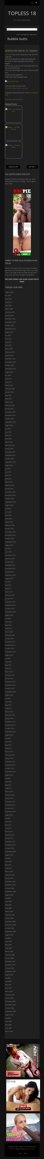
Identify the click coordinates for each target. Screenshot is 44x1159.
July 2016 (8, 618)
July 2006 (8, 1018)
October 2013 (9, 728)
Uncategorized (25, 34)
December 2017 (10, 565)
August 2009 (9, 895)
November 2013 (10, 725)
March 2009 (9, 911)
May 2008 (8, 945)
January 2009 (9, 918)
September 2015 (10, 652)
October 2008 (9, 928)
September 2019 (10, 542)
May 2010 (8, 865)
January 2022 (9, 449)
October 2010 (9, 848)
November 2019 (10, 535)
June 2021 (8, 472)
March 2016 (9, 632)
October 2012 (9, 768)
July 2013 (8, 738)
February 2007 (10, 995)
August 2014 (9, 695)
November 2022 (10, 415)
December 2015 (10, 642)
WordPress (12, 1149)
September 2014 (10, 692)
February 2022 (10, 445)
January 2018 (9, 562)
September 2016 (10, 612)
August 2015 (9, 655)
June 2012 (8, 782)
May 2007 (8, 985)
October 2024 (9, 365)
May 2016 (8, 625)
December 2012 (10, 762)
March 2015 (9, 672)
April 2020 (8, 519)
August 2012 (9, 775)
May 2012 (8, 785)
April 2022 (8, 439)
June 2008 (8, 941)
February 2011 (10, 835)
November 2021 (10, 455)
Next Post (32, 167)
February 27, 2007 (12, 51)
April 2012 (8, 788)
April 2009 (8, 908)
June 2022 (8, 432)
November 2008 (10, 925)
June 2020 (8, 512)
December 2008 (10, 921)
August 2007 (9, 975)
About (25, 1153)
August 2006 (9, 1015)
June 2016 (8, 622)
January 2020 (9, 529)
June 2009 (8, 901)
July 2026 (8, 295)
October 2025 (9, 325)
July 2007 (8, 978)
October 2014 (9, 688)
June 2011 (8, 822)
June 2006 (8, 1021)
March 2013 (9, 752)
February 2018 (10, 559)
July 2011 (8, 818)
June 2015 (8, 662)
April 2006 (8, 1028)
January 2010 (9, 878)
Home (18, 34)
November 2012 (10, 765)
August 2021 (9, 465)
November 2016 (10, 605)
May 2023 (8, 395)
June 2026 (8, 299)
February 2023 (10, 405)
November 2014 (10, 685)
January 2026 (9, 315)
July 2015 (8, 658)
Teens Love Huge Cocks (13, 273)
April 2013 (8, 748)
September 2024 (10, 369)
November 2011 (10, 805)
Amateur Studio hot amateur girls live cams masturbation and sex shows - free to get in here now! (20, 181)
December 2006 (10, 1001)
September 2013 (10, 732)
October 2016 (9, 608)
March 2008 (9, 951)
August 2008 (9, 935)
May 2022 (8, 435)
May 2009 (8, 905)
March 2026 (9, 309)
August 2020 (9, 505)
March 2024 (9, 385)
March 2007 (9, 991)
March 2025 (9, 349)
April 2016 (8, 628)
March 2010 (9, 872)
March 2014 (9, 712)
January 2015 (9, 678)
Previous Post (13, 167)
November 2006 (10, 1005)
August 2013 (9, 735)
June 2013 (8, 742)
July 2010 (8, 858)
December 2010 (10, 842)
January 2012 (9, 798)
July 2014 (8, 698)
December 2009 (10, 882)
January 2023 (9, 409)
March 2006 (9, 1031)
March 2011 (9, 832)
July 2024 (8, 375)
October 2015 (9, 648)
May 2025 (8, 342)
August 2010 (9, 855)
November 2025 (10, 322)
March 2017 (9, 592)
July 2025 (8, 335)
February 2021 (10, 485)
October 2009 (9, 888)
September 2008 (10, 931)
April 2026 (8, 305)
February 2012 (10, 795)
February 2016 (10, 635)
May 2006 (8, 1025)
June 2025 (8, 339)
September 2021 (10, 462)
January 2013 (9, 758)
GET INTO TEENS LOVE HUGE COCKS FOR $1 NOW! (22, 280)
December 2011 (10, 802)
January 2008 (9, 958)
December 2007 (10, 961)
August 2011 (9, 815)
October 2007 (9, 968)
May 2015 (8, 665)
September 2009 (10, 892)
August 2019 (9, 545)
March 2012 (9, 792)
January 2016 (9, 638)
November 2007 (10, 965)
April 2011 (8, 828)
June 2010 (8, 862)
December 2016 (10, 602)
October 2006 (9, 1008)
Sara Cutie (8, 54)
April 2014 (8, 708)
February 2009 (10, 915)
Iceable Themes (30, 1149)
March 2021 (9, 482)
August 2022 (9, 425)
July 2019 (8, 549)
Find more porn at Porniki (14, 99)
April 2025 (8, 345)
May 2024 (8, 382)
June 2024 (8, 379)
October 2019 (9, 539)
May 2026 (8, 302)
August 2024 (9, 372)
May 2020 (8, 515)
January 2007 (9, 998)
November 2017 (10, 569)
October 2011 (9, 808)
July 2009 (8, 898)
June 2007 (8, 981)
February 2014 (10, 715)
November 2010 (10, 845)
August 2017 (9, 579)
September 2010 (10, 852)
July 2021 (8, 469)
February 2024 (10, 389)
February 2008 (10, 955)
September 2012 (10, 772)
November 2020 (10, 495)
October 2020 (9, 499)
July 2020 (8, 509)
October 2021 (9, 459)
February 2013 (10, 755)
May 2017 (8, 588)
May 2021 (8, 475)
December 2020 (10, 492)
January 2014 (9, 718)
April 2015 (8, 668)
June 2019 (8, 552)
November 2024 (10, 362)
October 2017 (9, 572)
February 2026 (10, 312)
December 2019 (10, 532)
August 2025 (9, 332)
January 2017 (9, 598)
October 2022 (9, 419)
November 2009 (10, 885)
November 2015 (10, 645)
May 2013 (8, 745)
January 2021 (9, 489)
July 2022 (8, 429)
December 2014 (10, 682)
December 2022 (10, 412)
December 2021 (10, 452)
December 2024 (10, 359)
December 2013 (10, 722)
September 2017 (10, 575)
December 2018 (10, 555)
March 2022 (9, 442)
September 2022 (10, 422)
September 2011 (10, 812)
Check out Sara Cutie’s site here (16, 88)
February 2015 (10, 675)
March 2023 (9, 402)
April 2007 (8, 988)
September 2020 (10, 502)
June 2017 (8, 585)
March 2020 (9, 522)
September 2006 (10, 1011)
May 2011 (8, 825)
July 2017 (8, 582)
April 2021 (8, 479)
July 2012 (8, 778)
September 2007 (10, 971)
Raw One (22, 51)
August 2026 (9, 292)
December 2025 (10, 319)
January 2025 (9, 355)
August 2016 (9, 615)
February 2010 (10, 875)
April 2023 (8, 399)
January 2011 (9, 838)
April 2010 (8, 868)
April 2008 (8, 948)
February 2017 (10, 595)
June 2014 (8, 702)
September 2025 (10, 329)
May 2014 (8, 705)
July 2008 (8, 938)
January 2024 (9, 392)
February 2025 (10, 352)
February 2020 (10, 525)
